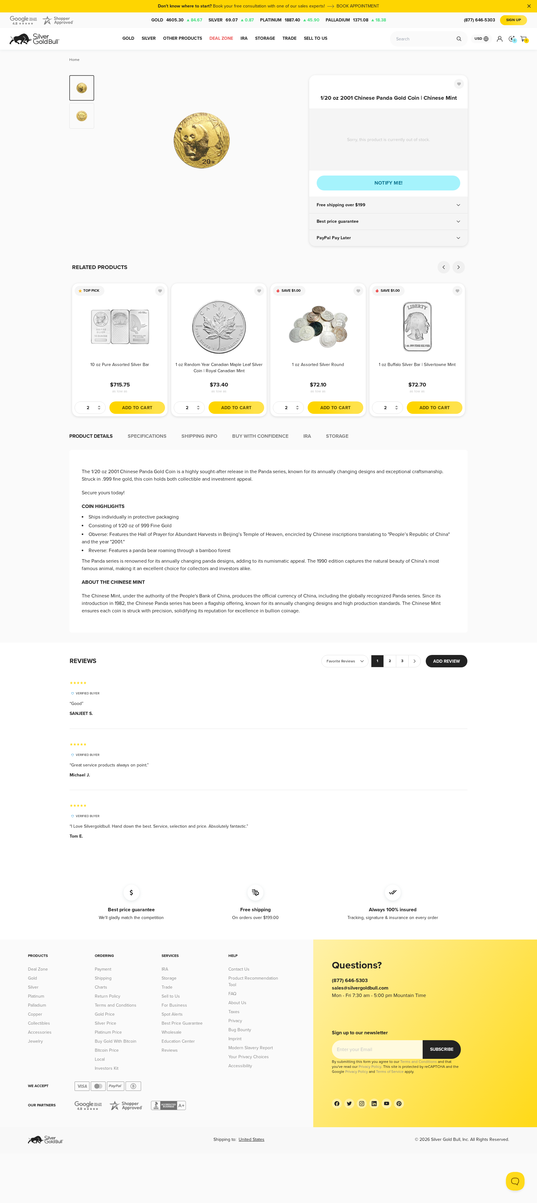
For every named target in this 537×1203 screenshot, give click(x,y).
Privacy (235, 1020)
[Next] (295, 140)
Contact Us (239, 969)
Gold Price (105, 1014)
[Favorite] (459, 84)
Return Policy (107, 996)
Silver (231, 20)
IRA (165, 969)
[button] (388, 205)
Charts (101, 987)
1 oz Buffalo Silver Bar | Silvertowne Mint (417, 364)
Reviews (170, 1050)
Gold (176, 20)
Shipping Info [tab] (199, 436)
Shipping (103, 978)
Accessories (40, 1032)
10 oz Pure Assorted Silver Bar (119, 364)
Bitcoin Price (107, 1050)
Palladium (356, 20)
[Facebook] (337, 1104)
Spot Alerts (172, 1014)
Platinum (289, 20)
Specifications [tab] (147, 436)
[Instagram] (362, 1104)
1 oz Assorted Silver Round (318, 364)
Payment (103, 969)
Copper (35, 1014)
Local (100, 1059)
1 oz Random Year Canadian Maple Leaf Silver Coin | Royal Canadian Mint (219, 367)
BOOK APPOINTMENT (358, 6)
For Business (174, 1005)
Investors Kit (106, 1068)
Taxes (234, 1011)
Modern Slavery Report (250, 1047)
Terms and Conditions (115, 1005)
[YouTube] (387, 1104)
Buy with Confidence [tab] (260, 436)
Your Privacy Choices (248, 1056)
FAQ (232, 993)
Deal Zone (38, 969)
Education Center (178, 1041)
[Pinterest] (399, 1104)
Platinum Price (108, 1032)
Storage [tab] (337, 436)
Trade (167, 987)
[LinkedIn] (374, 1104)
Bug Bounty (239, 1029)
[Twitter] (349, 1104)
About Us (237, 1002)
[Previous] (108, 140)
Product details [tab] (91, 436)
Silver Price (105, 1023)
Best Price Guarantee (182, 1023)
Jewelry (35, 1041)
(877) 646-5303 (479, 20)
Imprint (234, 1038)
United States (251, 1139)
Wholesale (171, 1032)
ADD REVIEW (446, 661)
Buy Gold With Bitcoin (115, 1041)
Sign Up (513, 20)
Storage (169, 978)
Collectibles (39, 1023)
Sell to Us (171, 996)
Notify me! (388, 183)
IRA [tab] (307, 436)
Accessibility (240, 1065)
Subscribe (441, 1049)
